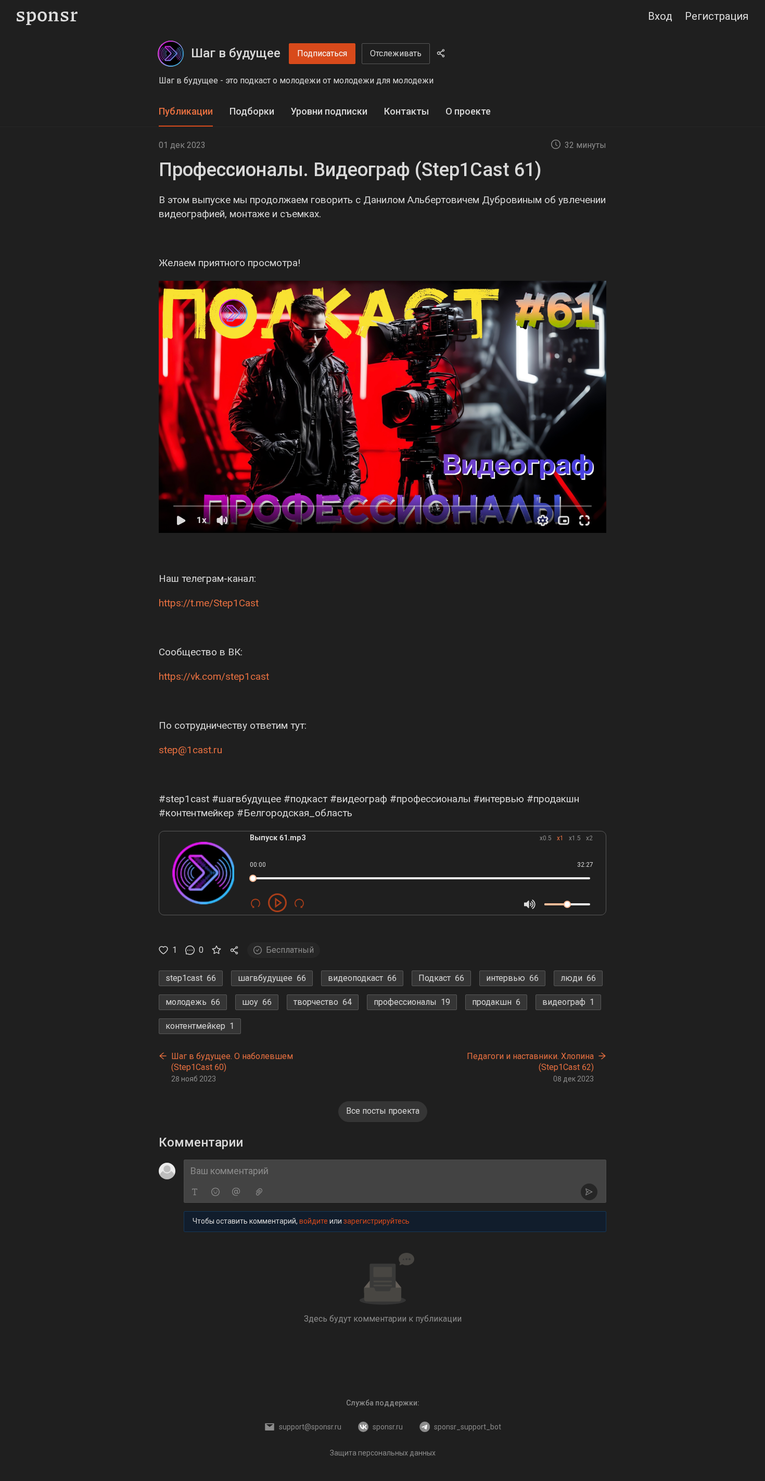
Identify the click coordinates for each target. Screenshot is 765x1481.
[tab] (186, 111)
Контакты (406, 111)
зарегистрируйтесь (376, 1221)
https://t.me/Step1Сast (209, 603)
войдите (313, 1221)
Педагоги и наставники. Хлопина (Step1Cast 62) (530, 1062)
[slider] (253, 878)
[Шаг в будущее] (171, 54)
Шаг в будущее (235, 53)
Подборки (252, 111)
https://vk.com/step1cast (214, 676)
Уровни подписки (329, 111)
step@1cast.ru (190, 750)
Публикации (186, 111)
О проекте (468, 111)
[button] (382, 407)
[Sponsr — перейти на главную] (47, 16)
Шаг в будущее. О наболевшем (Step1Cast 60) (232, 1062)
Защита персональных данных (383, 1453)
